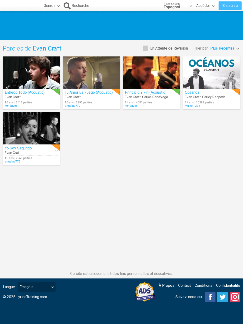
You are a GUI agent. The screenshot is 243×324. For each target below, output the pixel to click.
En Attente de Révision (169, 48)
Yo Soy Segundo (18, 148)
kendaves (11, 105)
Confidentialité (228, 285)
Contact (184, 285)
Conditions (203, 285)
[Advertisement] (121, 26)
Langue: (9, 287)
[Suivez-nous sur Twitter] (222, 297)
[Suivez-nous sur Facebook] (210, 297)
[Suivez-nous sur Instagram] (235, 297)
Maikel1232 (192, 105)
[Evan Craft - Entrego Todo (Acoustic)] (31, 72)
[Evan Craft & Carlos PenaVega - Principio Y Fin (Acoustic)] (151, 72)
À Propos (166, 285)
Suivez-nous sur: (189, 297)
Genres (50, 5)
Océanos (192, 92)
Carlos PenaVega (155, 97)
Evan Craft (13, 97)
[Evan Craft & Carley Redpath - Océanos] (211, 72)
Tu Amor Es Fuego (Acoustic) (89, 92)
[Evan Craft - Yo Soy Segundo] (31, 128)
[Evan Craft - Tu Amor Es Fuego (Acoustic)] (91, 72)
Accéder (203, 5)
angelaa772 (72, 105)
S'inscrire (230, 5)
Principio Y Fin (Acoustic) (145, 92)
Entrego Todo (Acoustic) (25, 92)
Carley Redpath (213, 97)
